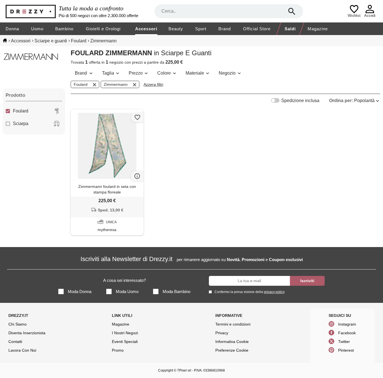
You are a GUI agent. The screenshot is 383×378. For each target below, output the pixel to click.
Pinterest (346, 350)
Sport (200, 28)
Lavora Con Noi (22, 350)
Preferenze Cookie (231, 350)
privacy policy (274, 292)
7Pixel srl (184, 370)
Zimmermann (116, 84)
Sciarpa (20, 123)
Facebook (347, 333)
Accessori (146, 28)
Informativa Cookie (232, 341)
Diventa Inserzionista (26, 333)
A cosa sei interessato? (124, 280)
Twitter (344, 341)
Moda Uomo (127, 291)
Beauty (176, 28)
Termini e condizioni (232, 324)
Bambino (64, 28)
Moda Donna (79, 291)
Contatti (15, 341)
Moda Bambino (176, 291)
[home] (5, 40)
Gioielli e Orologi (103, 28)
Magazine (318, 28)
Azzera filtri (153, 84)
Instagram (347, 324)
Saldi (290, 28)
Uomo (37, 28)
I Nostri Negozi (125, 333)
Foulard (20, 111)
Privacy (221, 333)
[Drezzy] (31, 11)
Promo (118, 350)
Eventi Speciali (125, 341)
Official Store (257, 28)
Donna (12, 28)
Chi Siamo (17, 324)
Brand (224, 28)
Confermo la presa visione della (249, 292)
